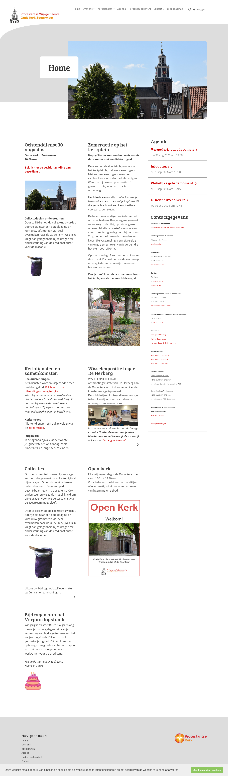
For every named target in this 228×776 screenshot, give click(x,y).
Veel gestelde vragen (159, 335)
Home (76, 8)
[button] (180, 770)
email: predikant (157, 264)
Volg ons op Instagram (160, 355)
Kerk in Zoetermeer (158, 339)
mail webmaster (157, 415)
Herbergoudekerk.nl (140, 8)
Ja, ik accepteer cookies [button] (207, 770)
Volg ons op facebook (159, 359)
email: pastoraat (157, 244)
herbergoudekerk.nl (114, 440)
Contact (158, 8)
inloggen (201, 9)
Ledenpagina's (175, 8)
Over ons (88, 8)
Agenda (121, 8)
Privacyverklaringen (158, 423)
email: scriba (156, 285)
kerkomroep (36, 428)
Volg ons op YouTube (159, 363)
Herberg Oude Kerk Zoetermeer (163, 343)
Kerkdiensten (105, 8)
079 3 (155, 281)
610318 (160, 281)
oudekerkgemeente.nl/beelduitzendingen (167, 227)
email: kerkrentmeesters (161, 305)
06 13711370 (158, 322)
